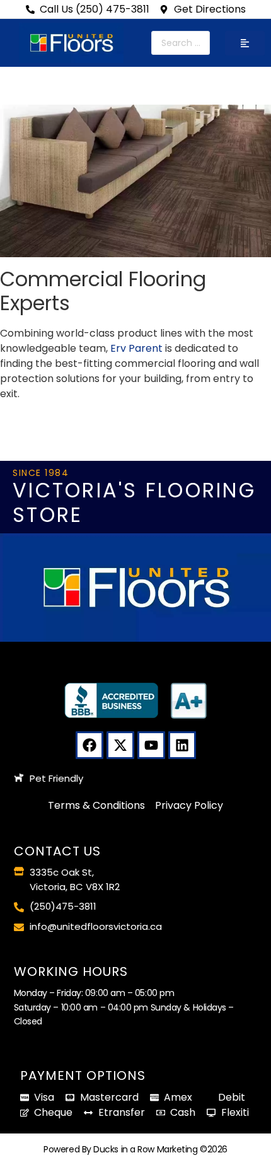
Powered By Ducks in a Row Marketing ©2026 (135, 1149)
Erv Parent (136, 348)
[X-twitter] (120, 745)
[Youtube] (151, 745)
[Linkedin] (182, 745)
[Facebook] (89, 745)
